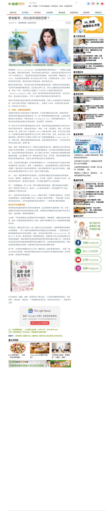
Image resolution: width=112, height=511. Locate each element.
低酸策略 (35, 336)
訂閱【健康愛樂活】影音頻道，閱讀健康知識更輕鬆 (27, 332)
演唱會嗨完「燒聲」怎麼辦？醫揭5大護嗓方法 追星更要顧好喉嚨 (94, 58)
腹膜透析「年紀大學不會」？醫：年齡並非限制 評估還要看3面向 (95, 210)
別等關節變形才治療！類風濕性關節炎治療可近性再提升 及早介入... (95, 194)
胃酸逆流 (42, 336)
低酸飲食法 (27, 336)
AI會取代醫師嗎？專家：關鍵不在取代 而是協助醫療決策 (95, 202)
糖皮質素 (49, 336)
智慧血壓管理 (68, 6)
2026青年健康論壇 (44, 6)
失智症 (61, 6)
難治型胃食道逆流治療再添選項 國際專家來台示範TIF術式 (95, 50)
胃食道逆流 (54, 6)
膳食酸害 (18, 336)
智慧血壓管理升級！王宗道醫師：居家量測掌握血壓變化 (95, 42)
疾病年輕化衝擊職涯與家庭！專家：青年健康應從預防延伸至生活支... (95, 66)
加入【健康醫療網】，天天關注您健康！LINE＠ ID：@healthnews (33, 330)
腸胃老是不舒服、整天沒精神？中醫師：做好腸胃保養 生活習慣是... (95, 186)
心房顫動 (35, 6)
